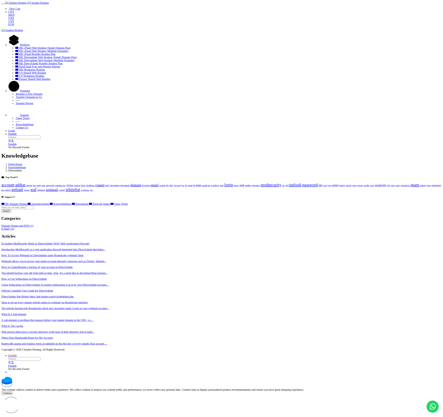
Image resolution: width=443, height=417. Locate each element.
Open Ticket (22, 118)
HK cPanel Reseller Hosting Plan (37, 54)
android (29, 185)
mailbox (248, 185)
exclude (162, 185)
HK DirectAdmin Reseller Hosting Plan (40, 63)
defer (107, 185)
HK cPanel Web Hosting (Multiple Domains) (43, 51)
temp (429, 185)
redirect (342, 185)
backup (77, 185)
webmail (52, 190)
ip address (215, 185)
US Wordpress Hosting (31, 75)
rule (388, 185)
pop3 (325, 185)
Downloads (82, 203)
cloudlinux (90, 185)
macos (236, 185)
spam (414, 185)
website (62, 190)
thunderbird (436, 185)
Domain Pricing (24, 103)
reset (372, 185)
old (286, 185)
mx (283, 185)
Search (6, 211)
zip (91, 190)
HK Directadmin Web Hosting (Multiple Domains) (46, 60)
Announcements (40, 203)
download (146, 185)
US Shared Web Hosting (32, 72)
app (34, 185)
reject (354, 185)
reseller (366, 185)
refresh (348, 185)
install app (206, 185)
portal (335, 185)
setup (393, 185)
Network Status (101, 203)
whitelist (73, 189)
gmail (190, 185)
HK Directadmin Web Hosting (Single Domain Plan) (47, 57)
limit (222, 185)
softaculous (405, 185)
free (182, 185)
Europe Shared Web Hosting (34, 79)
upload (17, 189)
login (228, 185)
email (155, 185)
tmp (2, 190)
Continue (7, 393)
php (320, 185)
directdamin (125, 185)
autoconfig (50, 185)
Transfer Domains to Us (28, 97)
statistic (423, 185)
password (310, 185)
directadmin (115, 185)
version (27, 190)
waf (33, 189)
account (8, 185)
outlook (295, 185)
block (83, 185)
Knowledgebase (24, 124)
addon (20, 185)
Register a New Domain (28, 93)
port (329, 185)
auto (43, 185)
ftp (186, 185)
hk (194, 185)
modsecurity (271, 185)
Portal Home (15, 164)
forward (177, 185)
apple (39, 185)
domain (135, 185)
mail (241, 185)
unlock (8, 190)
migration (256, 185)
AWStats (70, 185)
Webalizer (41, 190)
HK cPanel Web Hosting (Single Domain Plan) (44, 47)
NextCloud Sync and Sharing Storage (39, 66)
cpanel (100, 185)
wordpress (85, 190)
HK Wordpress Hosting (31, 69)
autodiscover (60, 185)
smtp (398, 185)
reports (360, 185)
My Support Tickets (16, 203)
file (167, 185)
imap (198, 185)
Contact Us (21, 127)
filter (171, 185)
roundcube (380, 185)
